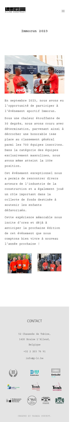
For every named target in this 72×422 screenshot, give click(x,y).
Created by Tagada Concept (34, 416)
